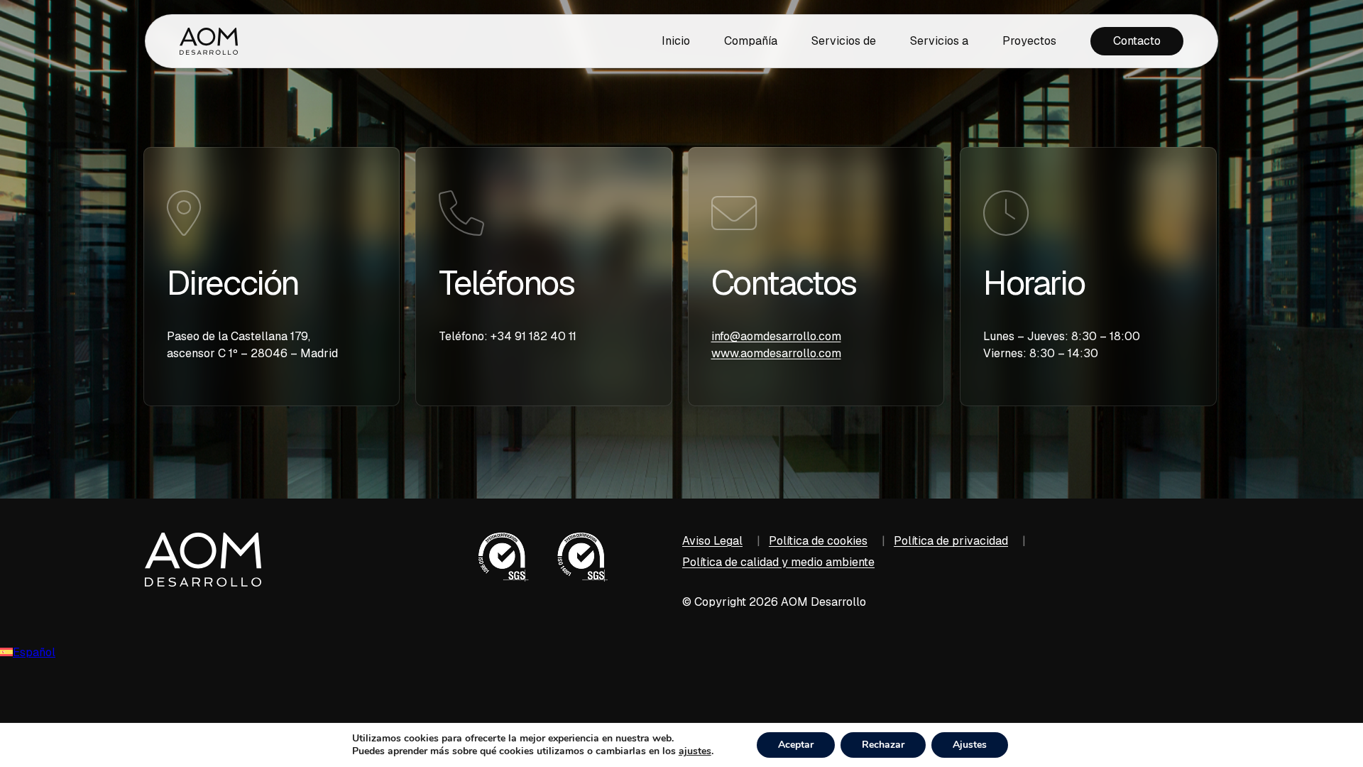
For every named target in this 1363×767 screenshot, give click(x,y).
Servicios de (843, 40)
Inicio (676, 40)
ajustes (695, 751)
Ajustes (970, 744)
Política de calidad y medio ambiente (778, 562)
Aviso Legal (712, 540)
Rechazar (883, 744)
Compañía (750, 40)
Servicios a (939, 40)
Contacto (1137, 40)
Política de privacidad (951, 540)
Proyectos (1029, 40)
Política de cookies (818, 540)
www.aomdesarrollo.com (776, 353)
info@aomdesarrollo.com (776, 336)
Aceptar (796, 744)
